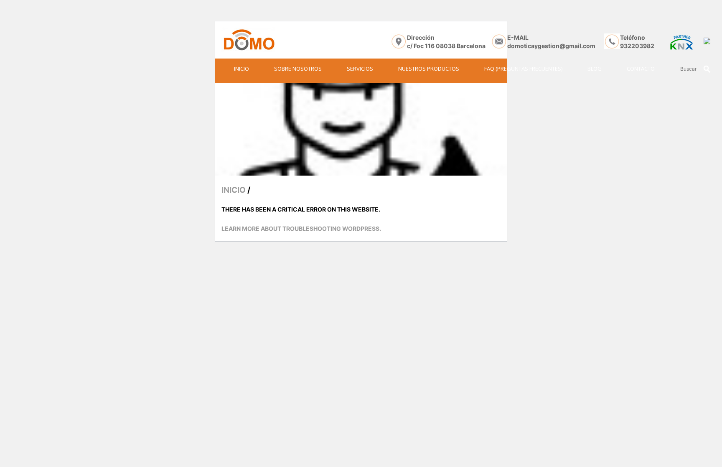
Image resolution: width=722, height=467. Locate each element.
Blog (594, 68)
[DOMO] (248, 40)
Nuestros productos (428, 68)
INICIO (233, 190)
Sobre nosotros (298, 68)
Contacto (641, 68)
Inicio (241, 68)
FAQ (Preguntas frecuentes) (523, 68)
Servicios (360, 68)
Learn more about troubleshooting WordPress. (301, 228)
